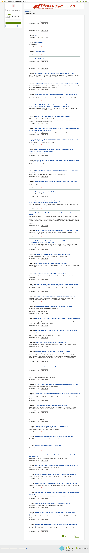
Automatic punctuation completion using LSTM (48, 445)
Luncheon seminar (40, 51)
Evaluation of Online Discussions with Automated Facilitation (52, 116)
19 (72, 536)
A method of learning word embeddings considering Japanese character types (56, 384)
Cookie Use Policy (23, 548)
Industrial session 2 (40, 66)
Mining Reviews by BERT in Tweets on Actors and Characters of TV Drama (55, 73)
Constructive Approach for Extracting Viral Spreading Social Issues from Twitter (57, 83)
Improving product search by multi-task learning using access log (53, 503)
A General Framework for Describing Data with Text (49, 375)
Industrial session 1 (40, 59)
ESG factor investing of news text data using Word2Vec (50, 273)
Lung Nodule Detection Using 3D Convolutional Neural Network (53, 254)
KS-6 (36, 28)
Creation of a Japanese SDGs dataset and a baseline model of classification (56, 296)
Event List (27, 11)
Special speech (39, 42)
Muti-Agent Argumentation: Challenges (46, 192)
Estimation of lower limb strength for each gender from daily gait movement (56, 230)
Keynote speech (39, 19)
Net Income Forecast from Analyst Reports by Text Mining (51, 263)
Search (9, 14)
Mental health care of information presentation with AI (50, 342)
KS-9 (36, 35)
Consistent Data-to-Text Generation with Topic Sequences (51, 405)
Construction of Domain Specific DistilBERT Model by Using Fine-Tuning (54, 436)
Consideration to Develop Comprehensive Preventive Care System (53, 306)
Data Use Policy (13, 548)
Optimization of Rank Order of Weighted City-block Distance (51, 426)
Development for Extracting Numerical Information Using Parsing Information (57, 483)
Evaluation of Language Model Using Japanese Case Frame (51, 366)
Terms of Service (5, 548)
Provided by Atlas (70, 550)
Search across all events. (12, 26)
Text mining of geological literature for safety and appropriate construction (56, 474)
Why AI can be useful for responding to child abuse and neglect (52, 351)
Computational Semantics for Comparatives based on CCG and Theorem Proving (57, 465)
